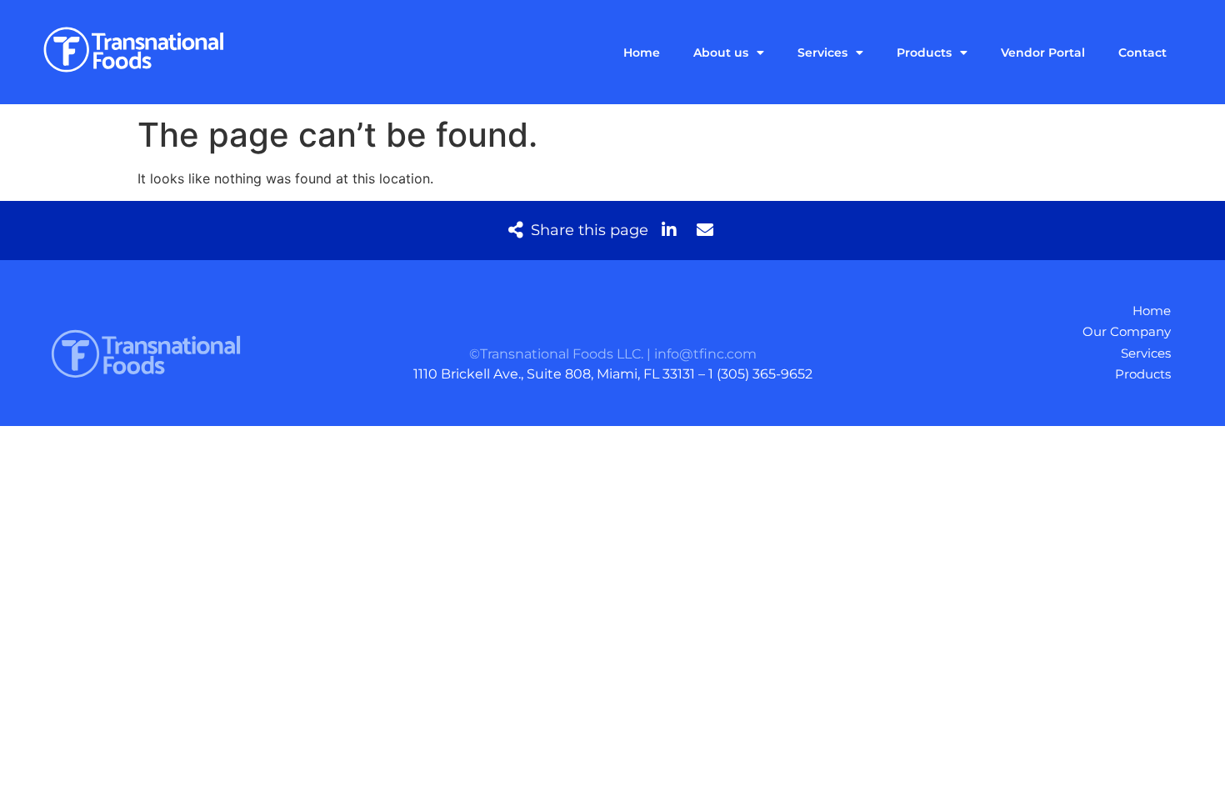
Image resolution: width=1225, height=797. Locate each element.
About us (720, 52)
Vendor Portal (1043, 52)
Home (641, 52)
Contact (1142, 52)
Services (823, 52)
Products (924, 52)
